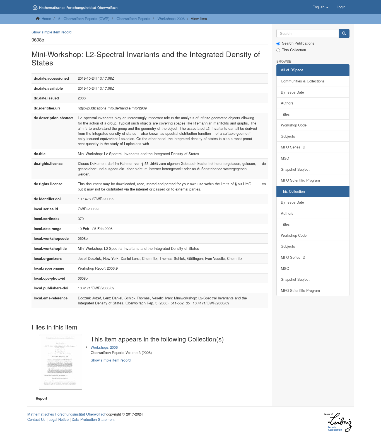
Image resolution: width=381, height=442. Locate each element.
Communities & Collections (303, 81)
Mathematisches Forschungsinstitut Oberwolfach (66, 414)
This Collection (294, 49)
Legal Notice (59, 419)
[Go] (344, 33)
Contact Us (36, 419)
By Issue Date (292, 92)
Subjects (288, 136)
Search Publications (298, 43)
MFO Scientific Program (300, 180)
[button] (320, 7)
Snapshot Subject (295, 169)
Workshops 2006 (171, 18)
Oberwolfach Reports (133, 18)
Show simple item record (51, 32)
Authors (287, 103)
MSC (285, 158)
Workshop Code (294, 125)
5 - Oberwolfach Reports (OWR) (83, 18)
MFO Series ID (293, 147)
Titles (285, 114)
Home (46, 18)
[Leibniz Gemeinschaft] (338, 422)
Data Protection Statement (93, 419)
